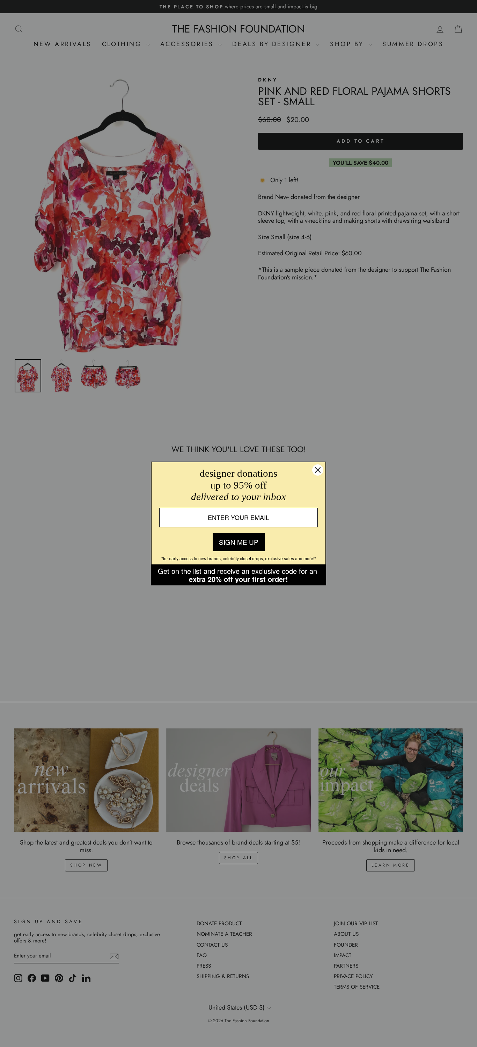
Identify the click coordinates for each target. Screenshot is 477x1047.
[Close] (317, 470)
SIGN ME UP (238, 542)
